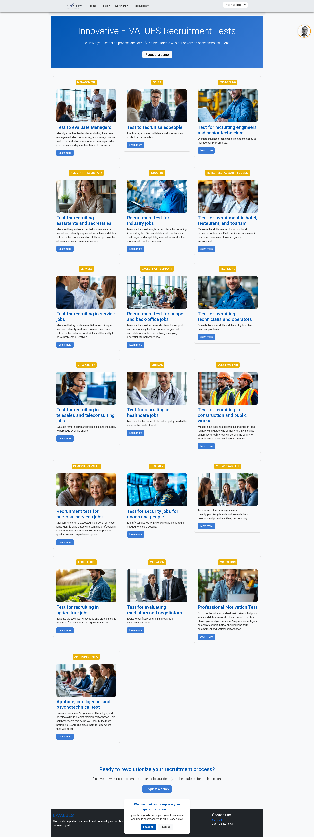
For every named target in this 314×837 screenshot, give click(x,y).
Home (92, 5)
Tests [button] (104, 5)
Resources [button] (140, 5)
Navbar (75, 6)
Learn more (65, 152)
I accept (148, 826)
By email (217, 820)
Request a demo (157, 54)
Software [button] (120, 5)
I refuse (166, 826)
